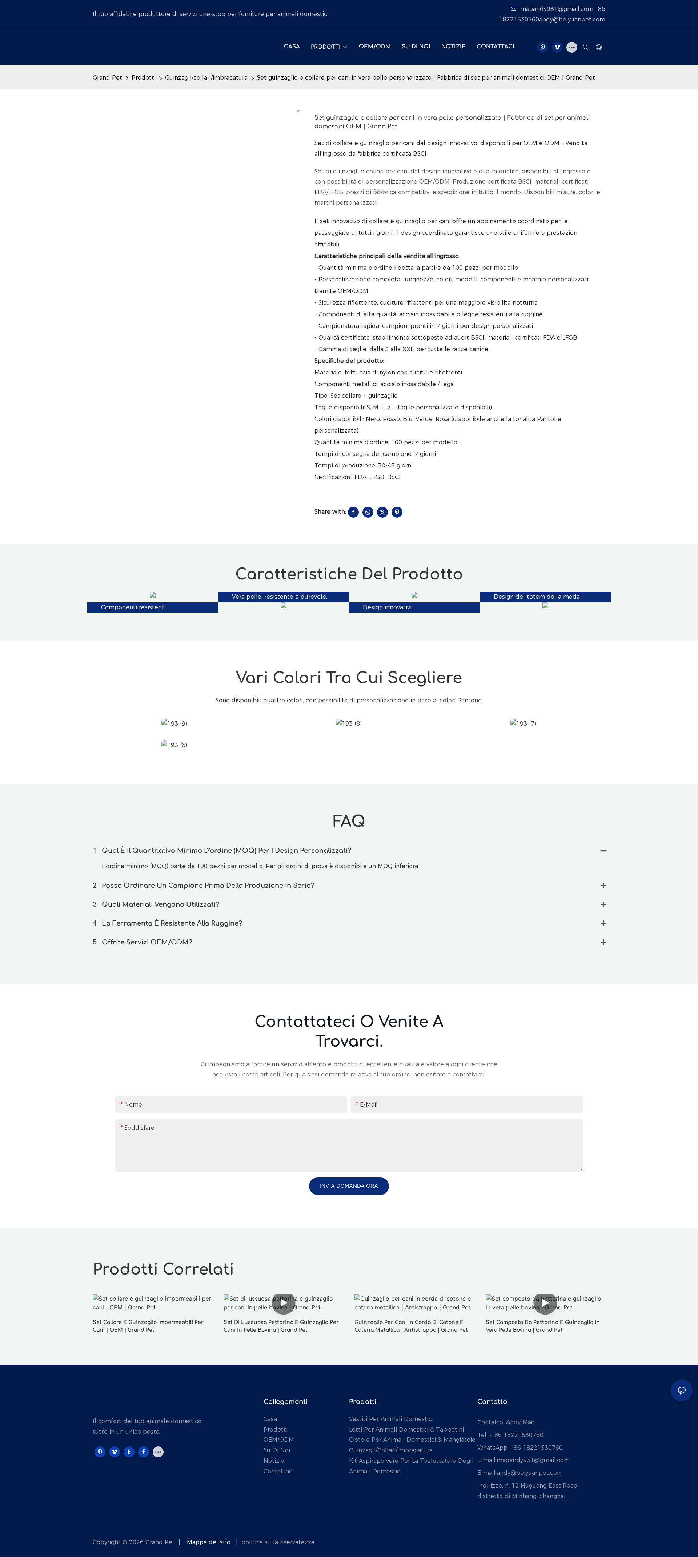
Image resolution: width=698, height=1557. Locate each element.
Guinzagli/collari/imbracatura (206, 77)
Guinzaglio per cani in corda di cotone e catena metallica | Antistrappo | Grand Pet (411, 1326)
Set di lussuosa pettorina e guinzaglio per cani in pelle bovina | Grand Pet (281, 1326)
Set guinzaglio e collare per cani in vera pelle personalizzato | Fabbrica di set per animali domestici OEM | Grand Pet (426, 77)
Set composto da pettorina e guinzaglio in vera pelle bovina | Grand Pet (543, 1326)
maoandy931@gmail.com (556, 8)
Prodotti (144, 77)
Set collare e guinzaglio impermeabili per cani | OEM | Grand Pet (148, 1326)
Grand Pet (107, 77)
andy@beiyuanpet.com (530, 1472)
